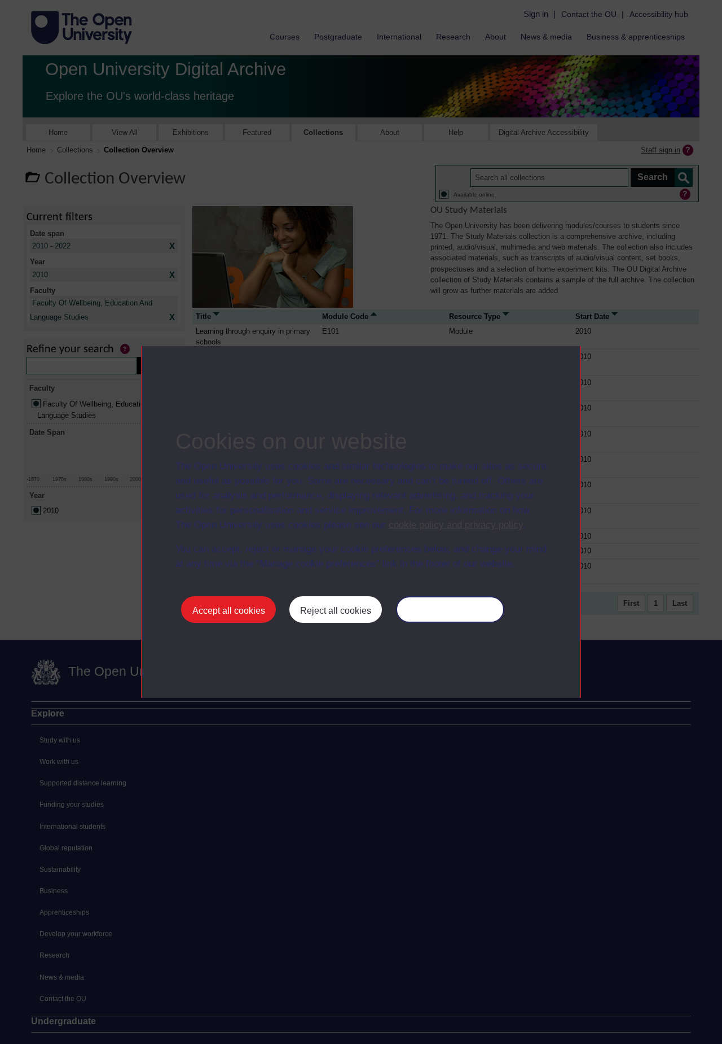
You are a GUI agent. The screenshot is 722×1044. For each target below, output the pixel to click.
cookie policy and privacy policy (456, 524)
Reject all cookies (335, 610)
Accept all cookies (228, 610)
